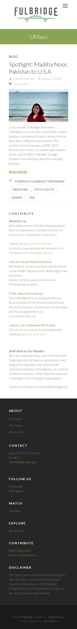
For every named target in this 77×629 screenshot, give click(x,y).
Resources (16, 432)
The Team (15, 425)
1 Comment (21, 84)
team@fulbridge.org (22, 462)
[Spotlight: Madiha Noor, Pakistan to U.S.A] (38, 105)
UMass (16, 197)
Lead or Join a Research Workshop (32, 325)
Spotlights (44, 189)
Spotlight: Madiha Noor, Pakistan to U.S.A (38, 68)
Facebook (16, 486)
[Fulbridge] (35, 15)
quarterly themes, (41, 243)
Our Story (15, 419)
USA (32, 197)
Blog (13, 56)
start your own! (36, 334)
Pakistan (20, 189)
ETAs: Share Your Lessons (26, 293)
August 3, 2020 (51, 78)
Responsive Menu (65, 6)
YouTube (15, 511)
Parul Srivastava (24, 78)
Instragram (16, 491)
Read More (18, 172)
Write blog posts (20, 550)
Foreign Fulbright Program (40, 181)
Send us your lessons (23, 555)
